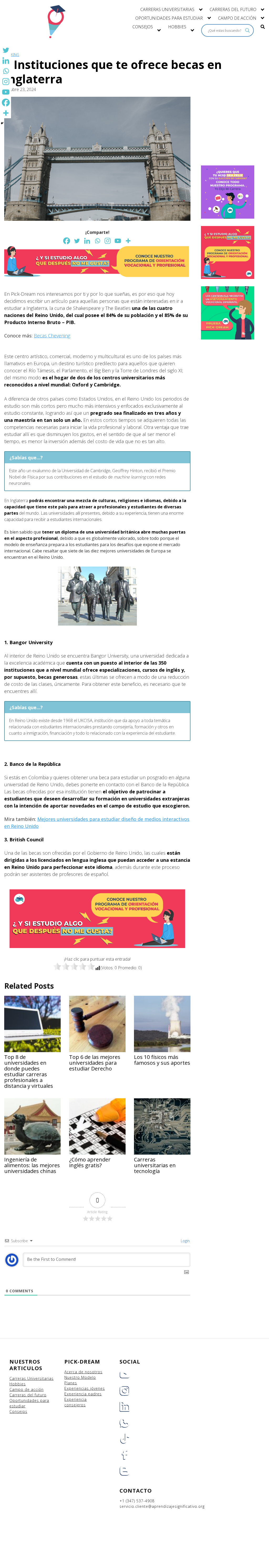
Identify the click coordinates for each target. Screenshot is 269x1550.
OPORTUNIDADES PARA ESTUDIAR (169, 18)
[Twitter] (76, 240)
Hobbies (17, 1383)
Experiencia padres (83, 1393)
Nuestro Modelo (80, 1377)
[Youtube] (117, 240)
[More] (128, 240)
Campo (16, 1389)
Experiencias (77, 1388)
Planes (70, 1382)
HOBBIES (177, 26)
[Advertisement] (234, 130)
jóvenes (97, 1388)
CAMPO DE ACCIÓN (237, 18)
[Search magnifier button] (247, 30)
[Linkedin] (87, 240)
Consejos (18, 1411)
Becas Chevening (52, 335)
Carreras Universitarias (31, 1378)
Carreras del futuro (27, 1394)
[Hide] (2, 123)
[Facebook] (66, 240)
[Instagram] (107, 240)
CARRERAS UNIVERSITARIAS (167, 9)
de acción (34, 1389)
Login (185, 1240)
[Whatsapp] (97, 240)
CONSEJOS (142, 26)
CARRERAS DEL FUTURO (233, 9)
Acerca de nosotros (83, 1371)
